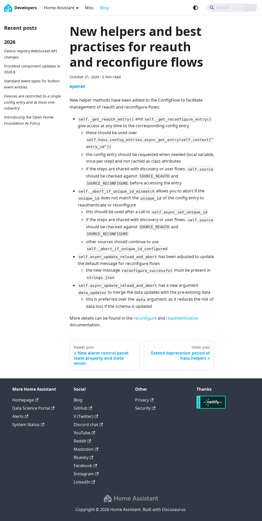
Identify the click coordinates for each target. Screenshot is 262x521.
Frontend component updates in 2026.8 (32, 69)
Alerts (18, 416)
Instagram (84, 474)
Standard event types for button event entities (32, 84)
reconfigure (145, 318)
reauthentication (182, 318)
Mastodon (84, 449)
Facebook (83, 465)
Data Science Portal (31, 408)
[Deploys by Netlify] (211, 407)
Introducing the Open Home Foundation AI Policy (28, 120)
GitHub (81, 408)
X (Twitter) (83, 416)
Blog (104, 8)
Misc (89, 8)
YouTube (82, 433)
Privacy (142, 400)
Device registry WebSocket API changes (30, 54)
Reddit (80, 441)
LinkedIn (82, 482)
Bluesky (81, 457)
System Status (26, 424)
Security (143, 408)
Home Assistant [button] (59, 8)
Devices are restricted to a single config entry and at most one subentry (32, 102)
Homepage (23, 400)
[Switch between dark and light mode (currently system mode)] (195, 8)
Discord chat (86, 424)
